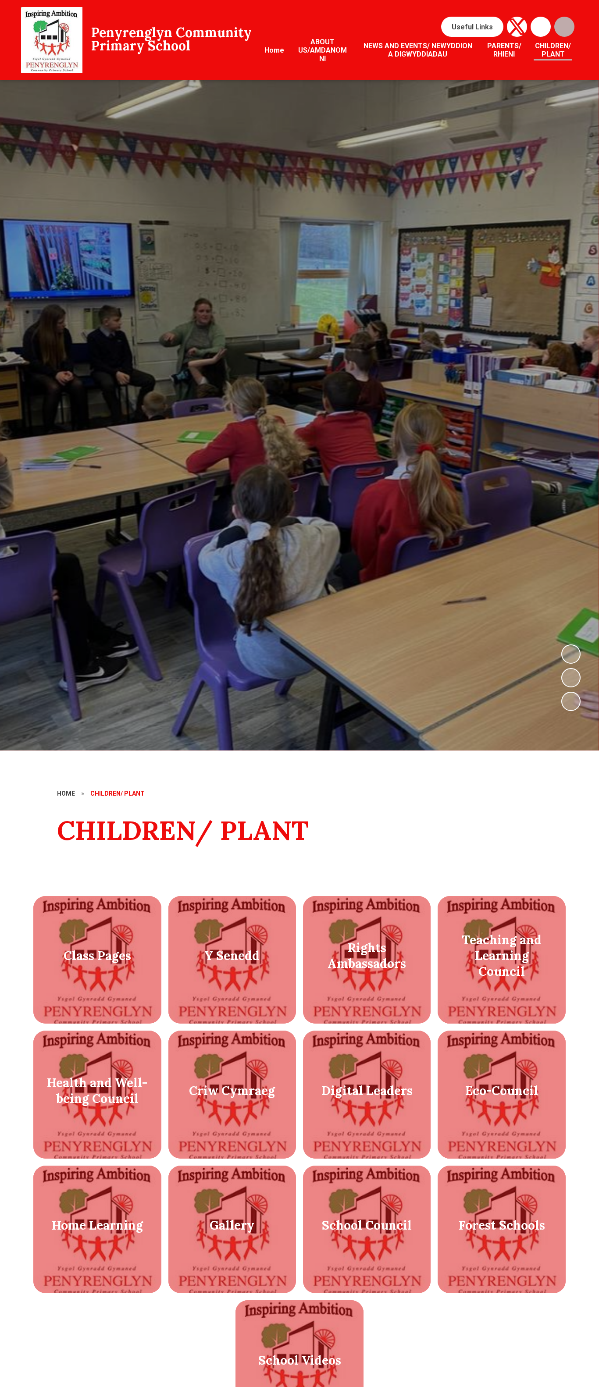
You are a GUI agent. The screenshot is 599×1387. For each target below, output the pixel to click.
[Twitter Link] (517, 27)
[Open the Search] (564, 27)
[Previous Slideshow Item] (571, 677)
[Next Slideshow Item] (571, 654)
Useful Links (472, 27)
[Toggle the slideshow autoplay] (571, 701)
